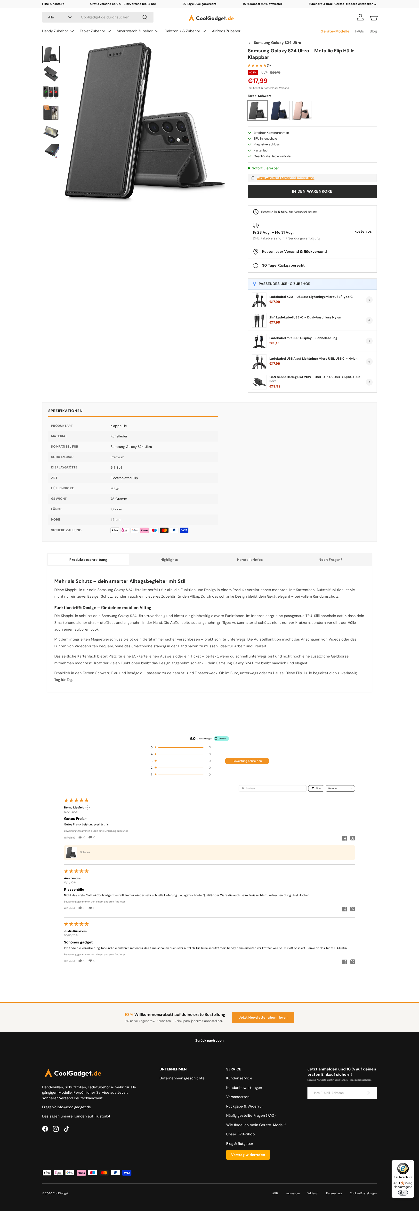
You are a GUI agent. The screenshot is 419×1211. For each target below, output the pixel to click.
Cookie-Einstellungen (363, 1193)
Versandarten (238, 1096)
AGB (275, 1193)
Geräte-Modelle (335, 31)
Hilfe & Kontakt (53, 4)
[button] (374, 17)
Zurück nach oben (209, 1040)
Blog (373, 31)
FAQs (359, 31)
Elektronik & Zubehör (182, 31)
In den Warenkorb (312, 191)
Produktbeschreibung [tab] (88, 559)
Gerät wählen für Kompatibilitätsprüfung (285, 178)
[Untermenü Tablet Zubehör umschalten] (109, 31)
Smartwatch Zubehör (135, 31)
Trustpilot (102, 1116)
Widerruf (312, 1193)
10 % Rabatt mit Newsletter (262, 4)
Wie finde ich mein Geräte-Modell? (256, 1125)
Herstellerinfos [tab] (250, 559)
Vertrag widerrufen (248, 1154)
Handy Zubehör (55, 31)
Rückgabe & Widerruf (244, 1106)
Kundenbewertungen (244, 1087)
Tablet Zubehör (92, 31)
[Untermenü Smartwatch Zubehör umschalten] (157, 31)
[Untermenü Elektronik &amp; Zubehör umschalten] (204, 31)
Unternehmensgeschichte (182, 1078)
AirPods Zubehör (226, 31)
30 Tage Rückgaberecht (200, 4)
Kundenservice (239, 1078)
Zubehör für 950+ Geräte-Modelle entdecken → (343, 4)
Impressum (293, 1193)
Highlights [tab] (169, 559)
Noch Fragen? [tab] (330, 559)
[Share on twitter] (352, 838)
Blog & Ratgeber (239, 1143)
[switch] (403, 1192)
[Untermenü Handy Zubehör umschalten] (72, 31)
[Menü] (411, 1163)
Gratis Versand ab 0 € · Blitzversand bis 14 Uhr (123, 4)
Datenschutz (334, 1193)
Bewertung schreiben (247, 761)
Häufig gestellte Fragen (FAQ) (251, 1115)
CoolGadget (60, 1193)
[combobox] (97, 17)
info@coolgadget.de (74, 1107)
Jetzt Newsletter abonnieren (263, 1017)
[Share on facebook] (344, 838)
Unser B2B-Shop (240, 1134)
